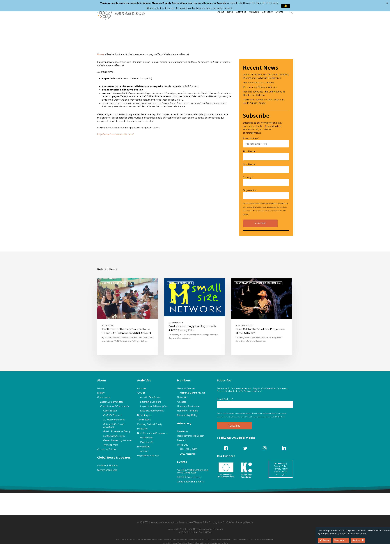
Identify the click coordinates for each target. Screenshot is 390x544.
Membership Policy (187, 415)
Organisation (250, 190)
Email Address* (251, 138)
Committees (144, 419)
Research (182, 440)
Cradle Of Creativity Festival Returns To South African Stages (263, 101)
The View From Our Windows (258, 82)
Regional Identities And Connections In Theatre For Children (264, 93)
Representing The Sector (190, 435)
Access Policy (280, 463)
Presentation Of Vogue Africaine (260, 87)
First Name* (249, 151)
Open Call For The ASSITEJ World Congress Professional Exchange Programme (266, 76)
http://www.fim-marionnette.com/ (115, 134)
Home (100, 54)
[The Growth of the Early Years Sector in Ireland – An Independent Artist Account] (127, 316)
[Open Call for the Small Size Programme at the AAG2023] (261, 316)
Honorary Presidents (188, 406)
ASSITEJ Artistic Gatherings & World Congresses (192, 471)
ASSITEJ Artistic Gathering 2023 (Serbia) (258, 283)
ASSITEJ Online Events (189, 477)
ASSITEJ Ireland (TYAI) (114, 283)
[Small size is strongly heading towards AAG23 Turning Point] (194, 316)
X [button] (387, 3)
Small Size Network (180, 283)
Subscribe (224, 380)
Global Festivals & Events (190, 481)
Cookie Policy (280, 466)
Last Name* (249, 164)
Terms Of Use (280, 471)
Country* (247, 177)
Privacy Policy (280, 469)
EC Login (280, 474)
